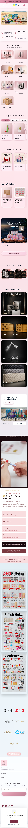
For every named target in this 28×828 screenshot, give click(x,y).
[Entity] (8, 628)
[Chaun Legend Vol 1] (20, 634)
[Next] (25, 129)
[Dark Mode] (15, 5)
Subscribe (14, 794)
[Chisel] (8, 620)
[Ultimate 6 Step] (21, 678)
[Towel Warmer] (14, 303)
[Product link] (7, 197)
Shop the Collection (14, 253)
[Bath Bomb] (6, 660)
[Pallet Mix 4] (22, 595)
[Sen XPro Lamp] (21, 660)
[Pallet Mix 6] (14, 604)
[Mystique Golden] (21, 672)
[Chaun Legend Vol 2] (8, 634)
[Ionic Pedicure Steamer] (14, 351)
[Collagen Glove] (6, 678)
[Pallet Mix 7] (22, 604)
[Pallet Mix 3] (14, 595)
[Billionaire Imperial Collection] (13, 18)
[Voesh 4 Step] (15, 666)
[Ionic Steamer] (14, 660)
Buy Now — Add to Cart (14, 551)
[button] (3, 5)
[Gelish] (20, 620)
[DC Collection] (8, 641)
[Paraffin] (14, 586)
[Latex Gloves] (7, 579)
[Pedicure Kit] (22, 579)
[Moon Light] (13, 688)
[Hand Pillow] (6, 688)
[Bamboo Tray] (14, 682)
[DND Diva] (9, 647)
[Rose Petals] (22, 666)
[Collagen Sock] (14, 678)
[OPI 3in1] (19, 647)
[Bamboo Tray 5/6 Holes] (14, 327)
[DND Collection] (19, 641)
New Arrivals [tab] (15, 120)
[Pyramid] (19, 627)
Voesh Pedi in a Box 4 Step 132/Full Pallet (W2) (7, 200)
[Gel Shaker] (6, 682)
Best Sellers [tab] (5, 120)
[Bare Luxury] (7, 672)
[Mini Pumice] (7, 586)
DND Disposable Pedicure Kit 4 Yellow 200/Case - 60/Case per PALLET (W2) (19, 200)
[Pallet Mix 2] (6, 595)
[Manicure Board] (14, 375)
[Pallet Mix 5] (7, 604)
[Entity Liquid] (6, 666)
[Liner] (14, 579)
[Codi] (14, 672)
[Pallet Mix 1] (22, 586)
